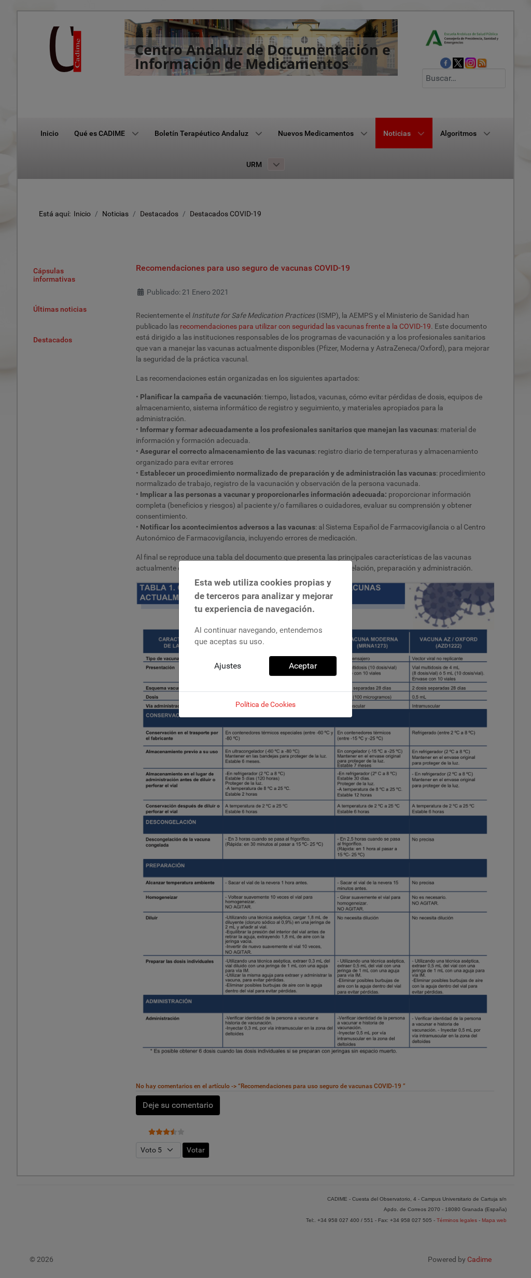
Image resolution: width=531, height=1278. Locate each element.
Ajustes (227, 666)
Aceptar (303, 666)
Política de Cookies (265, 704)
